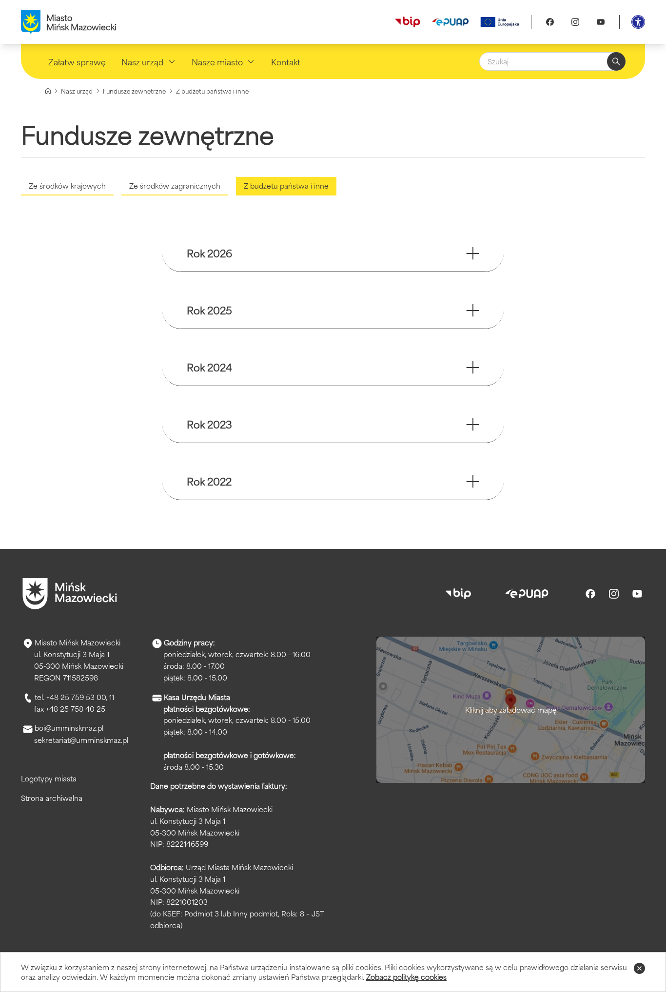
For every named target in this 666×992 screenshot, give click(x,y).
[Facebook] (550, 22)
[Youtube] (600, 22)
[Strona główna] (48, 91)
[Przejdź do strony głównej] (69, 593)
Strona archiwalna (51, 797)
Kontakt (285, 61)
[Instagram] (575, 22)
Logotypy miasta (49, 778)
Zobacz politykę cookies (406, 976)
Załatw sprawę (77, 61)
